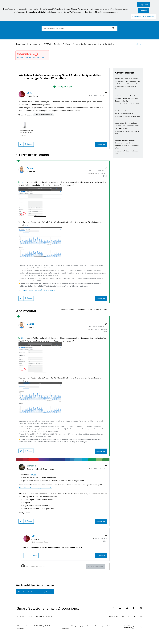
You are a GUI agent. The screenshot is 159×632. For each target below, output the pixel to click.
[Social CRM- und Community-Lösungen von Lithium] (129, 627)
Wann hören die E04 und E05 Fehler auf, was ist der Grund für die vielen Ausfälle (127, 125)
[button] (143, 4)
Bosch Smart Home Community (28, 44)
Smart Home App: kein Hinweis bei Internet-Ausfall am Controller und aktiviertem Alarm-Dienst (127, 81)
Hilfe (129, 616)
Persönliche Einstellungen (143, 16)
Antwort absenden (95, 566)
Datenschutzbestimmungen (96, 626)
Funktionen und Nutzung (124, 86)
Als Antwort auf (41, 542)
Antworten (100, 144)
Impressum (64, 626)
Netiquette (110, 626)
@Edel (23, 182)
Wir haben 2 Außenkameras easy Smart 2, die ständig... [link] (93, 44)
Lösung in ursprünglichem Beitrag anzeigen (36, 290)
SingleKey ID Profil (116, 616)
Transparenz (65, 628)
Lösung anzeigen (64, 86)
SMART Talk (47, 44)
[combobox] (79, 28)
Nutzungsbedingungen (78, 626)
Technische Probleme (62, 44)
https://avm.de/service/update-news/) (35, 488)
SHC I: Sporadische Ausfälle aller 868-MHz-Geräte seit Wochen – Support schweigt (127, 98)
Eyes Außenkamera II (43, 115)
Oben (140, 627)
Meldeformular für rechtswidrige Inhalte (35, 592)
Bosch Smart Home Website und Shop (35, 616)
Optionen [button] (137, 44)
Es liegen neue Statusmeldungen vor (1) (32, 57)
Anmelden (138, 616)
